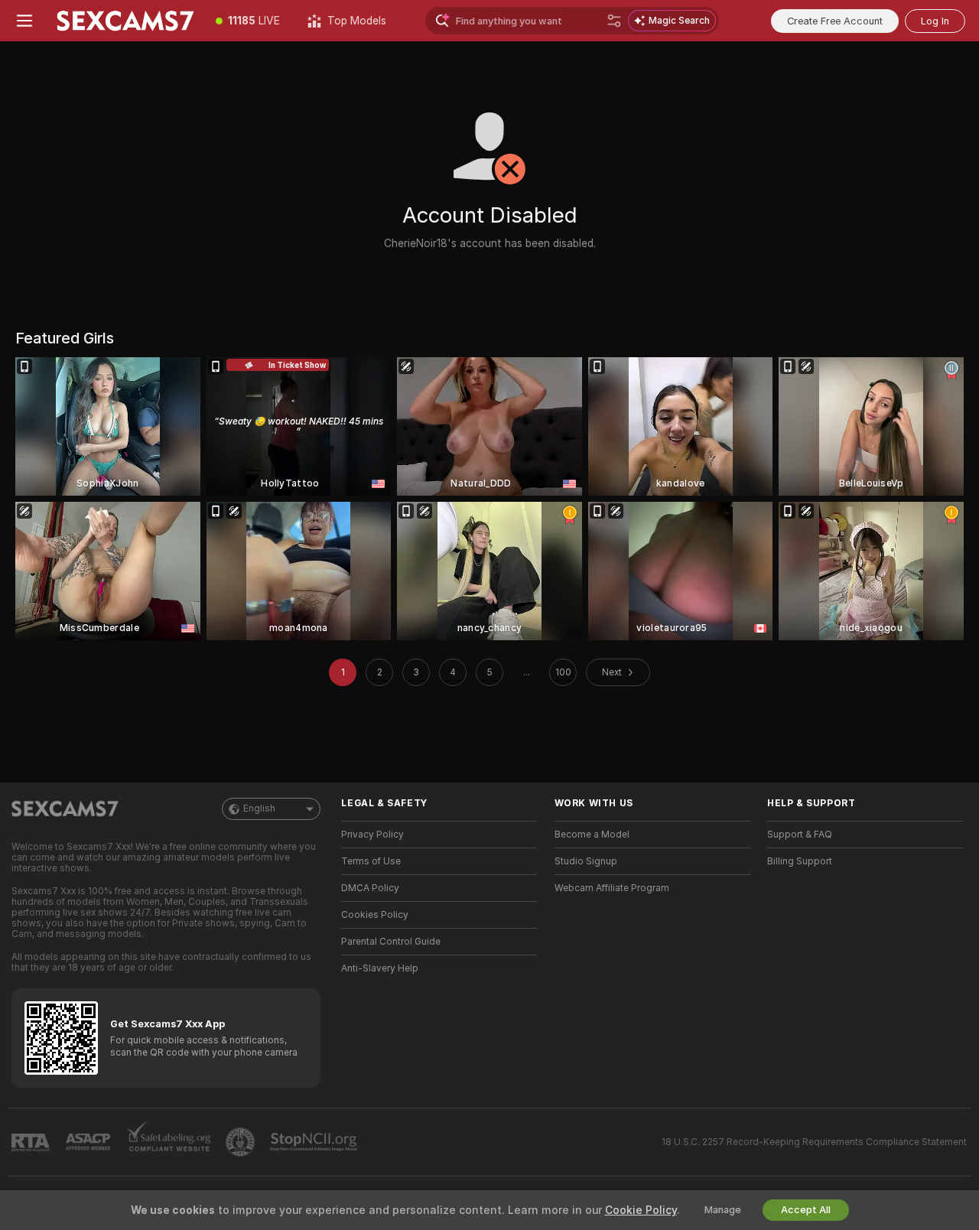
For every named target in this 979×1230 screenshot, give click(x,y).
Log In (935, 21)
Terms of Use (371, 861)
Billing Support (799, 861)
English (259, 808)
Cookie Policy (641, 1210)
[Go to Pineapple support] (242, 1142)
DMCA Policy (370, 888)
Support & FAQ (799, 834)
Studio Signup (586, 861)
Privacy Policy (372, 834)
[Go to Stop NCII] (315, 1142)
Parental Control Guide (391, 941)
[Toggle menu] (24, 20)
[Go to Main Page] (125, 20)
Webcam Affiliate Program (612, 888)
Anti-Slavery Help (379, 968)
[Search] (614, 20)
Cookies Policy (374, 914)
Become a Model (592, 834)
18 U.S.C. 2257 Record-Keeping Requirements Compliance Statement (814, 1142)
